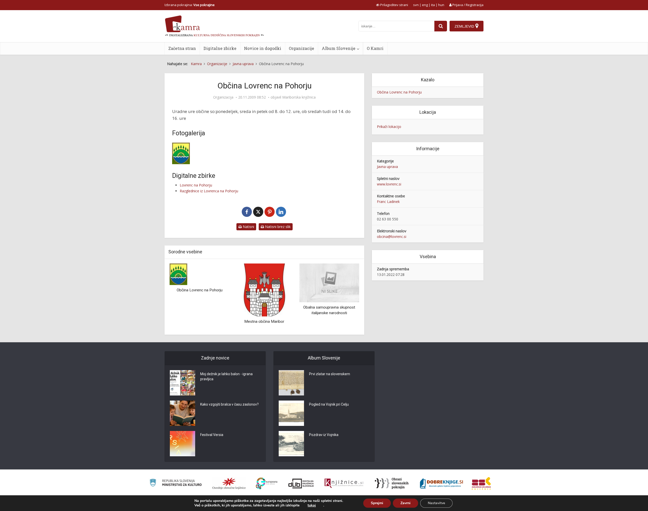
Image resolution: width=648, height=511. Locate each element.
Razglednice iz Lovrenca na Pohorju (209, 190)
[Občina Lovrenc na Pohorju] (178, 273)
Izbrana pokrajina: (190, 5)
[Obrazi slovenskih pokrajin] (391, 483)
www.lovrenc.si (389, 184)
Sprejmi (377, 503)
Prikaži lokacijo (389, 126)
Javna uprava (387, 166)
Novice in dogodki (262, 48)
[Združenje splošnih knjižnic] (481, 483)
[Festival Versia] (182, 443)
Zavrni (405, 503)
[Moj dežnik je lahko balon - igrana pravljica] (182, 382)
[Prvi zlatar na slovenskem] (291, 382)
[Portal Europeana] (266, 483)
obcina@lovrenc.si (391, 236)
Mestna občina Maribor (264, 321)
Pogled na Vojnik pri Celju (329, 404)
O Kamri (375, 48)
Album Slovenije (338, 48)
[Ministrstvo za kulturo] (175, 483)
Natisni (248, 226)
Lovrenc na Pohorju (196, 185)
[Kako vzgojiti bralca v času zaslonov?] (182, 413)
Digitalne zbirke (220, 48)
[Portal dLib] (301, 483)
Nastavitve (436, 503)
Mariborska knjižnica (299, 97)
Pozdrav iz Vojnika (323, 435)
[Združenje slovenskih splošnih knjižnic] (343, 483)
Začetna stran (182, 48)
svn (416, 5)
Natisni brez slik (277, 226)
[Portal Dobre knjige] (441, 483)
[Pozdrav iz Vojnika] (291, 443)
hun (441, 5)
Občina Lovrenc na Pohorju (199, 290)
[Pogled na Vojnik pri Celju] (291, 413)
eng (425, 5)
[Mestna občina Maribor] (264, 289)
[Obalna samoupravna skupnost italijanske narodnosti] (329, 282)
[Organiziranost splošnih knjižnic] (229, 483)
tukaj (312, 505)
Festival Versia (211, 435)
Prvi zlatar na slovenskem (329, 374)
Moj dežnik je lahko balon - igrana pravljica (226, 376)
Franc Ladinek (388, 201)
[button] (346, 297)
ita (433, 5)
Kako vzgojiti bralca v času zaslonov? (229, 404)
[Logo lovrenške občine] (201, 153)
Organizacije (301, 48)
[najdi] (440, 26)
